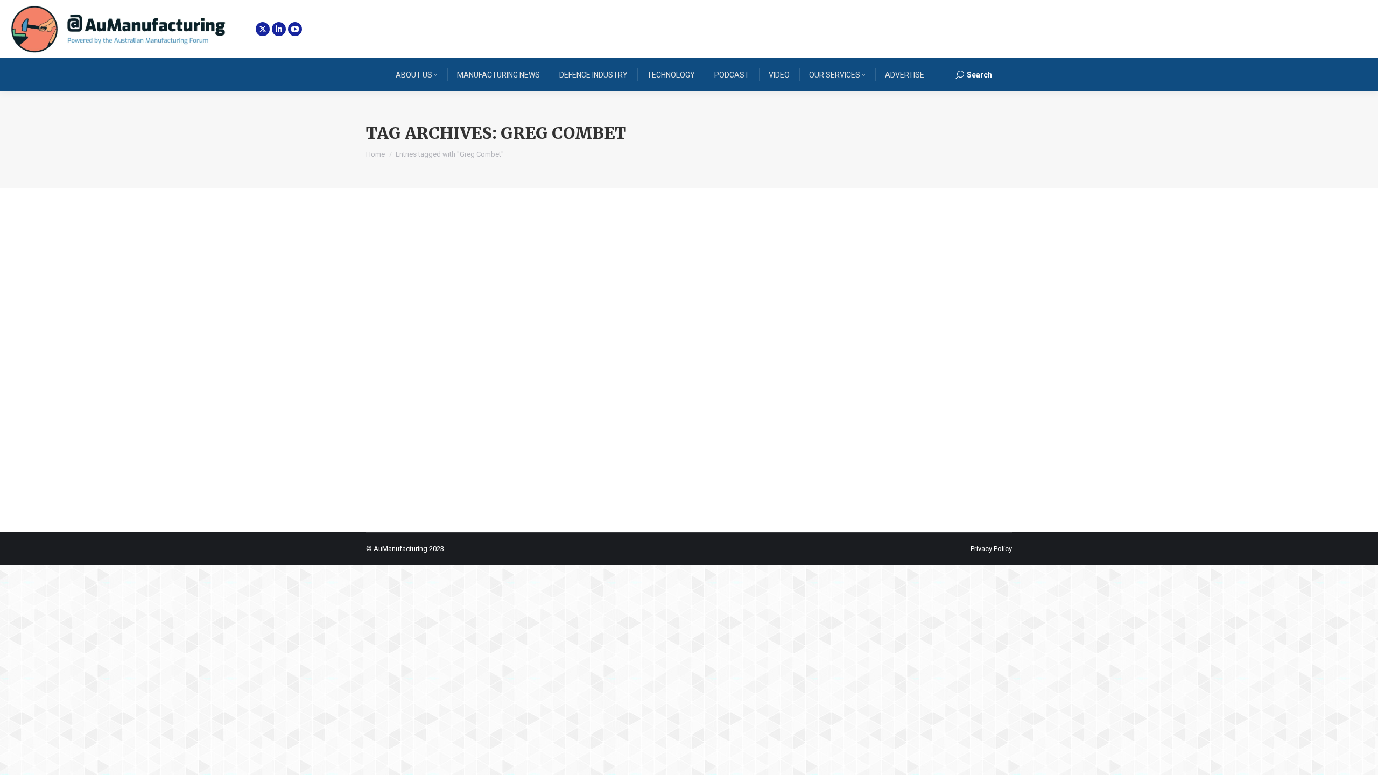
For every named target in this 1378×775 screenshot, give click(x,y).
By (478, 429)
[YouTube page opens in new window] (295, 29)
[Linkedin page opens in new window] (279, 29)
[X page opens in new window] (263, 29)
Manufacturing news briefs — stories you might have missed (554, 408)
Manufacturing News (411, 429)
